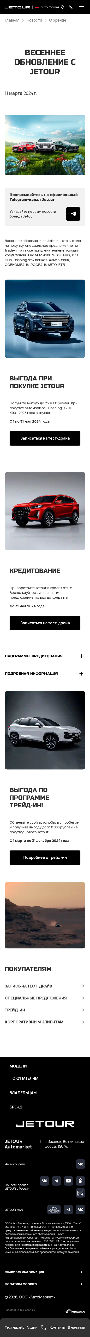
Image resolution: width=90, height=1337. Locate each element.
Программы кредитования (34, 656)
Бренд (16, 1107)
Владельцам (23, 1092)
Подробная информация (31, 673)
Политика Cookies (21, 1284)
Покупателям (24, 1078)
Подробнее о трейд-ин (45, 857)
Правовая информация (24, 1272)
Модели (18, 1066)
